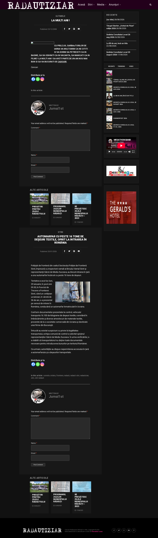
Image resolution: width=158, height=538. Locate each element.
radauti (67, 375)
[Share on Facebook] (64, 29)
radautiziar (84, 375)
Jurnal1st (56, 108)
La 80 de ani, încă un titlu (117, 43)
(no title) (110, 20)
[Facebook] (33, 79)
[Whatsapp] (38, 79)
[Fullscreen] (133, 152)
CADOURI (62, 61)
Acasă (81, 4)
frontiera (59, 375)
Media (100, 4)
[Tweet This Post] (69, 29)
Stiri (90, 4)
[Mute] (129, 152)
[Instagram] (42, 79)
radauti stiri (74, 375)
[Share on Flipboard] (74, 29)
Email (34, 165)
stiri (32, 378)
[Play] (109, 152)
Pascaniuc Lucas (97, 531)
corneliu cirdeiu (49, 375)
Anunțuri (114, 4)
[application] (121, 145)
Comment (35, 128)
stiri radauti (39, 378)
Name (34, 155)
